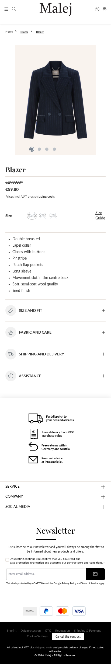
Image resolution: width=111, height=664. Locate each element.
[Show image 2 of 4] (39, 149)
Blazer (40, 31)
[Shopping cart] (104, 9)
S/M (42, 216)
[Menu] (6, 9)
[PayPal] (46, 611)
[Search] (14, 9)
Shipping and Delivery (41, 354)
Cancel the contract (68, 636)
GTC (48, 630)
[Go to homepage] (55, 9)
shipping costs (43, 647)
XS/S (32, 216)
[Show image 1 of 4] (31, 149)
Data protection (30, 630)
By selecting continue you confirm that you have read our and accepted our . (57, 561)
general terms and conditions (84, 562)
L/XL (53, 216)
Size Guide (100, 215)
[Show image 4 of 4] (54, 149)
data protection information (27, 562)
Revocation (62, 630)
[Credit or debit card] (71, 611)
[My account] (97, 9)
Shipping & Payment (87, 630)
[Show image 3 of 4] (46, 149)
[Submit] (95, 574)
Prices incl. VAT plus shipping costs (30, 196)
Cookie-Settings (37, 636)
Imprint (11, 630)
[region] (55, 101)
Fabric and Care (35, 332)
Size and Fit (30, 310)
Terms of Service (89, 583)
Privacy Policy (69, 583)
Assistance (30, 375)
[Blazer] (55, 100)
